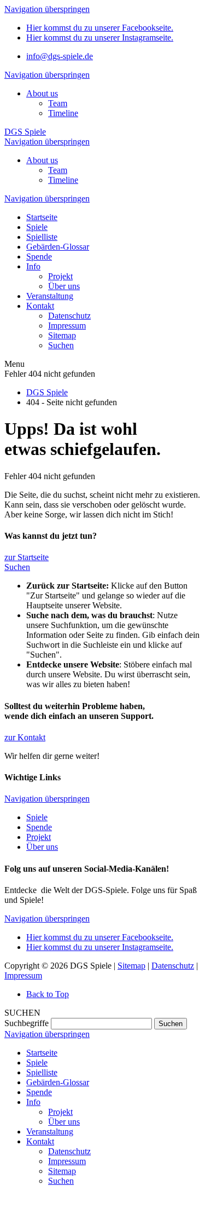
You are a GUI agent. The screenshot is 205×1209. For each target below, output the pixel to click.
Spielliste (41, 1072)
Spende (39, 827)
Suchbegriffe (26, 1023)
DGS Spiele (25, 131)
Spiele (37, 817)
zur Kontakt (24, 737)
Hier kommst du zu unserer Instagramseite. (99, 37)
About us (42, 93)
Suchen (17, 567)
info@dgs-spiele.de (59, 56)
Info (33, 1102)
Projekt (38, 837)
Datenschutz (172, 965)
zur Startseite (26, 557)
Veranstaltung (49, 1131)
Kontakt (40, 1141)
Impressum (23, 975)
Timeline (63, 113)
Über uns (42, 846)
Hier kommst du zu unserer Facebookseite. (99, 27)
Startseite (41, 1052)
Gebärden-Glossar (57, 1082)
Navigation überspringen (47, 9)
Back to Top (47, 994)
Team (57, 103)
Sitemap (131, 965)
